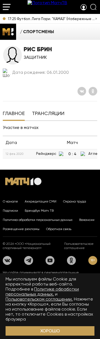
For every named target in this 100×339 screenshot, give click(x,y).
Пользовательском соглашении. (39, 299)
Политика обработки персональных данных (37, 220)
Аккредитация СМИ (40, 201)
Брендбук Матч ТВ (39, 211)
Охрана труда (74, 201)
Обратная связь (58, 229)
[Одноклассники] (93, 91)
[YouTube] (50, 260)
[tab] (14, 114)
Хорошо (50, 330)
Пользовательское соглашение (79, 246)
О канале (10, 201)
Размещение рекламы (21, 229)
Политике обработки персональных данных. (42, 291)
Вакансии (86, 220)
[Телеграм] (28, 260)
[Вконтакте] (82, 91)
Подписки (10, 211)
